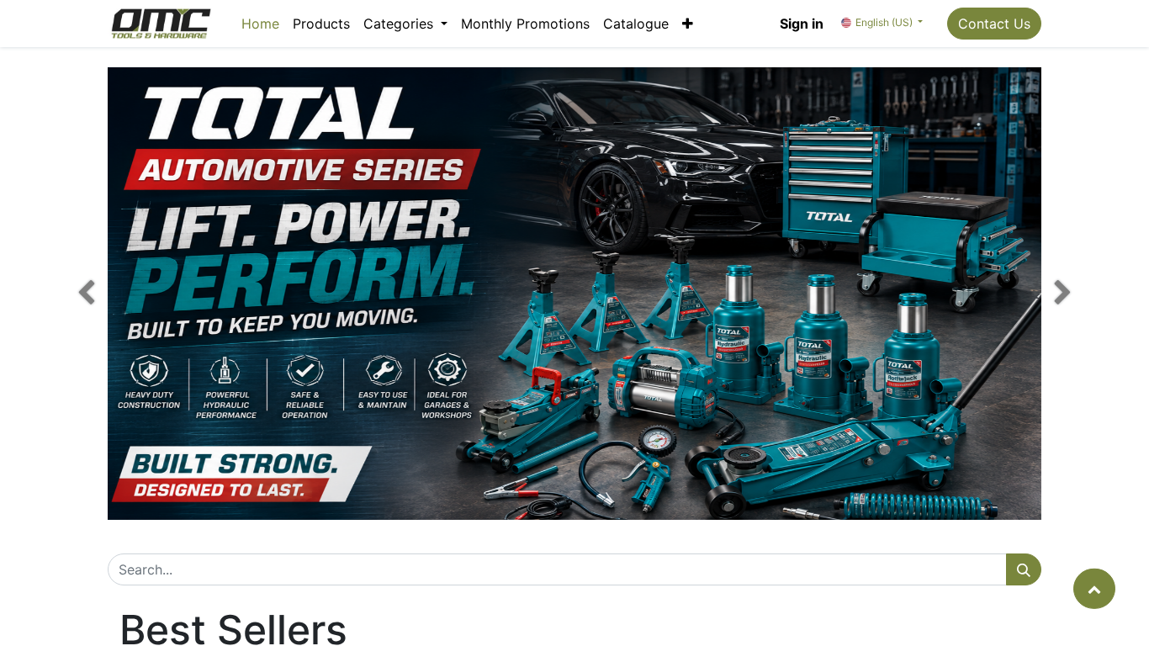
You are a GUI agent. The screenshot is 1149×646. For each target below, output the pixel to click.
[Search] (1023, 569)
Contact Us (994, 23)
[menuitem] (260, 23)
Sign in (801, 23)
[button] (687, 23)
